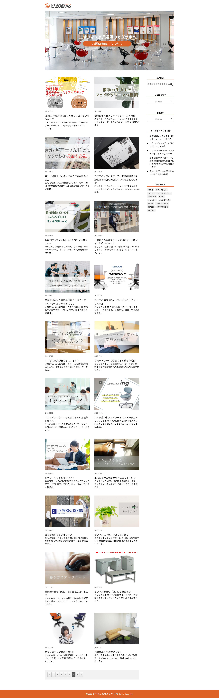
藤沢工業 (151, 207)
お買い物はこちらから (107, 43)
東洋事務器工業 (162, 207)
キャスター (152, 200)
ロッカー (151, 210)
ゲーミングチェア (162, 203)
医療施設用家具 (164, 200)
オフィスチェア (161, 190)
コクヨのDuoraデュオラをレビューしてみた (162, 145)
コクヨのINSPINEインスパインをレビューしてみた (162, 152)
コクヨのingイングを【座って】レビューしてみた (162, 137)
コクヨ (150, 190)
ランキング (152, 197)
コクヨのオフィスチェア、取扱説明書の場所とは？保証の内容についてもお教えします (162, 162)
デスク (150, 203)
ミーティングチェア (164, 193)
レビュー (151, 193)
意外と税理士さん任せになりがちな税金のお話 (162, 173)
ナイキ (161, 197)
